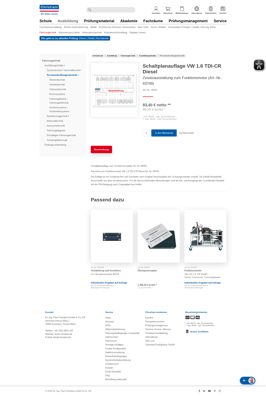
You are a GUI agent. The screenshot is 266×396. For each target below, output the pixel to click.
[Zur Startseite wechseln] (49, 6)
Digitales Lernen (137, 32)
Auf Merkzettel (186, 133)
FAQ (107, 375)
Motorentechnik (57, 79)
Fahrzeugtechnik (48, 32)
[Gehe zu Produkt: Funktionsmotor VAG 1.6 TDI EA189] (205, 236)
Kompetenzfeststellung (115, 32)
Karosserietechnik (56, 125)
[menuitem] (52, 27)
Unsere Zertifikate (198, 331)
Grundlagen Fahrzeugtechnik (62, 135)
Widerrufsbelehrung (115, 329)
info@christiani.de (62, 337)
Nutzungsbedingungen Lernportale (122, 333)
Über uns (150, 340)
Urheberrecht (112, 364)
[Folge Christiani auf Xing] (215, 391)
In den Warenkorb (164, 133)
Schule (46, 21)
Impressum (111, 340)
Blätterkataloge (182, 13)
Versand (109, 321)
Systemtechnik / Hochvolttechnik (64, 70)
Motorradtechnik (55, 121)
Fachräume (153, 21)
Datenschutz (111, 337)
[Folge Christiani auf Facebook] (199, 391)
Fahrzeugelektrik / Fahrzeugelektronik (59, 101)
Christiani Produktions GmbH (160, 344)
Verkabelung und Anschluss (106, 270)
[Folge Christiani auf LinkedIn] (204, 391)
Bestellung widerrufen (116, 379)
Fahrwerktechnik (58, 89)
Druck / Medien (158, 27)
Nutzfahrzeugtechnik (57, 116)
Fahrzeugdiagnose (56, 130)
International (196, 13)
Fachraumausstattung (51, 27)
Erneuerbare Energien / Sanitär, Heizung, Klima (192, 27)
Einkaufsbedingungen (116, 356)
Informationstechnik (92, 32)
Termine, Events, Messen (158, 329)
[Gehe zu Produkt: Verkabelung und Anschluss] (112, 236)
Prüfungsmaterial (99, 21)
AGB (107, 325)
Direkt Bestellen (113, 371)
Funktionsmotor (193, 270)
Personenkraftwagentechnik (62, 75)
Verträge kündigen (114, 344)
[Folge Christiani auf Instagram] (220, 391)
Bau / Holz (143, 27)
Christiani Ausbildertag (156, 333)
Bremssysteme (57, 94)
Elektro (82, 38)
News (108, 317)
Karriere (223, 13)
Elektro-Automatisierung (76, 27)
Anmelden (156, 13)
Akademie (128, 21)
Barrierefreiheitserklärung (118, 360)
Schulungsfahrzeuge (57, 140)
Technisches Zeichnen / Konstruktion (117, 27)
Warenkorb (168, 13)
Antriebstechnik (57, 84)
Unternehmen (211, 13)
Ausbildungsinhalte (54, 65)
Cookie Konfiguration (115, 348)
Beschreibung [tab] (101, 149)
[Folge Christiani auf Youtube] (209, 391)
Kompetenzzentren (154, 321)
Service (220, 21)
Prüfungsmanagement (188, 21)
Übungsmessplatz (147, 270)
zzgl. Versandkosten (165, 116)
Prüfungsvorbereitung (55, 144)
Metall (93, 27)
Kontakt (109, 367)
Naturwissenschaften (69, 32)
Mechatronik (102, 38)
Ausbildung (68, 21)
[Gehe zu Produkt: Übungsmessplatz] (158, 236)
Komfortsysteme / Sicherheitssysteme (59, 109)
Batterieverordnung (114, 352)
